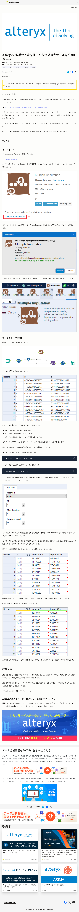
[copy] (74, 458)
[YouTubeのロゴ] (73, 902)
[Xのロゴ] (69, 902)
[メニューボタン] (3, 2)
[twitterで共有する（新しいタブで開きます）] (75, 72)
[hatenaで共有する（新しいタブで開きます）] (68, 72)
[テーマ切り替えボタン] (77, 2)
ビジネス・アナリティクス (21, 67)
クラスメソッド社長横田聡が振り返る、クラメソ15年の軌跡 (26, 107)
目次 (72, 7)
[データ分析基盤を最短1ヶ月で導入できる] (39, 816)
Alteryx (33, 67)
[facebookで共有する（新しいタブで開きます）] (72, 72)
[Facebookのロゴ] (65, 902)
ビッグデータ (7, 67)
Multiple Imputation (11, 159)
